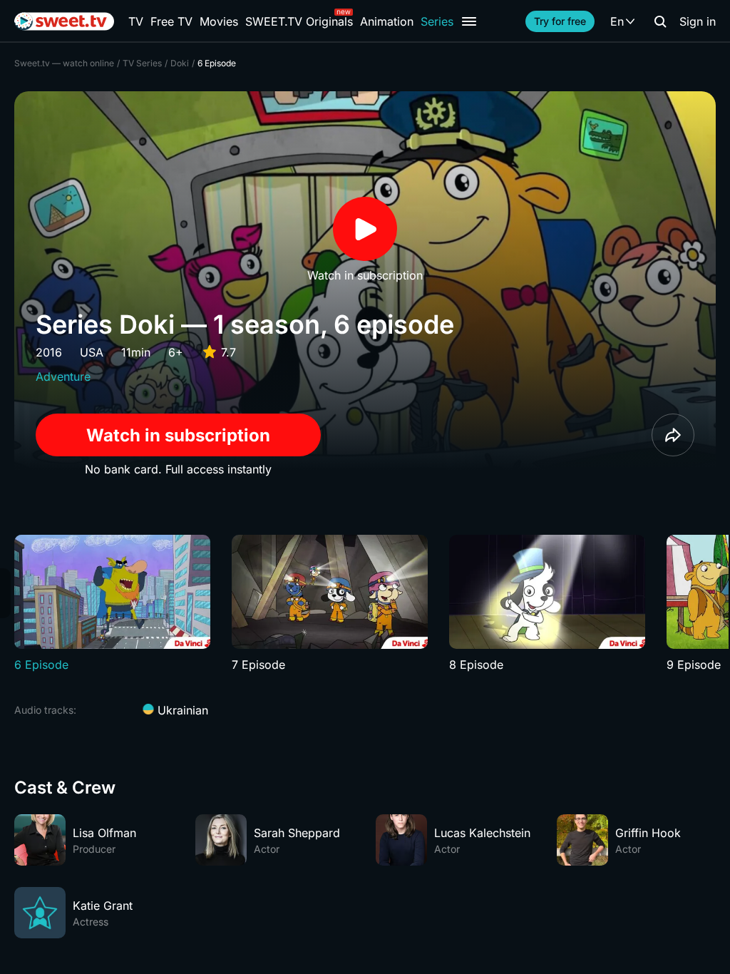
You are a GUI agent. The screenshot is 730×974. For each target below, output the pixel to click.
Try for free (560, 21)
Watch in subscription (178, 435)
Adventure (63, 376)
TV (135, 21)
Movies (219, 21)
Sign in (697, 21)
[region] (365, 604)
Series (437, 21)
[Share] (673, 435)
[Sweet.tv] (64, 21)
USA (91, 352)
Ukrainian (181, 710)
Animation (386, 21)
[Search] (660, 21)
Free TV (171, 21)
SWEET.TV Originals (299, 21)
